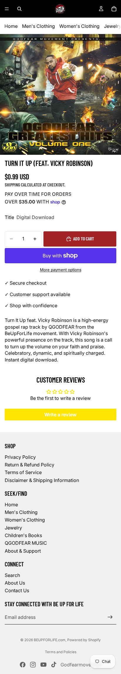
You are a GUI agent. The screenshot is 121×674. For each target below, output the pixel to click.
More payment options (60, 269)
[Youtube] (43, 664)
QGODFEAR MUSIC (26, 543)
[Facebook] (22, 664)
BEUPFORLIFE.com (49, 640)
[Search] (19, 8)
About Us (15, 583)
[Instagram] (32, 664)
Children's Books (23, 535)
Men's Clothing (38, 26)
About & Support (23, 551)
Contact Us (17, 590)
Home (11, 26)
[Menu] (7, 9)
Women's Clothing (79, 26)
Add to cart (83, 238)
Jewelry (13, 527)
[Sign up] (110, 617)
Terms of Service (23, 472)
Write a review (60, 414)
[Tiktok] (53, 664)
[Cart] (113, 8)
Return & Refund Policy (29, 465)
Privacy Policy (20, 457)
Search (12, 575)
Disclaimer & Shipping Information (42, 480)
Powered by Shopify (84, 640)
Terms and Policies (60, 652)
